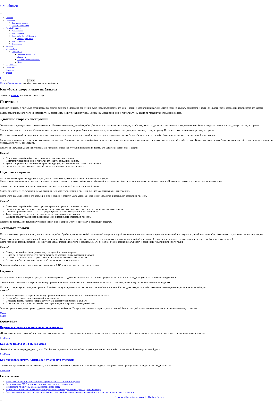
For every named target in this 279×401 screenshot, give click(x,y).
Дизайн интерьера (13, 28)
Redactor (15, 95)
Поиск (31, 80)
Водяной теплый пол (26, 54)
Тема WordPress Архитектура (139, 397)
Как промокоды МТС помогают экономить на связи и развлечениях (39, 384)
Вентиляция (11, 20)
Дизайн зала (17, 44)
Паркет (20, 62)
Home (3, 83)
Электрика (10, 46)
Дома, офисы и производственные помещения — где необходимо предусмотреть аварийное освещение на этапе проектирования (70, 392)
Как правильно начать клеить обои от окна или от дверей (37, 359)
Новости (9, 18)
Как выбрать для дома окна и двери (23, 343)
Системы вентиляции (20, 25)
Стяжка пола (17, 52)
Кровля (9, 73)
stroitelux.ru (9, 6)
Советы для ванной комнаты (24, 36)
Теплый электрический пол (28, 59)
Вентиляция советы (20, 23)
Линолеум (21, 57)
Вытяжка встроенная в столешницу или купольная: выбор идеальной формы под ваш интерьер (53, 389)
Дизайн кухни (17, 31)
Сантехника (11, 67)
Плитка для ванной (25, 39)
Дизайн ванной (18, 33)
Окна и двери (11, 65)
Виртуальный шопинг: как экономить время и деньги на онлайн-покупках (43, 381)
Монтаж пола (11, 49)
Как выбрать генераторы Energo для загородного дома (33, 387)
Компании (10, 70)
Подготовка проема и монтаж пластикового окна (31, 327)
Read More (5, 338)
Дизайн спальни (18, 41)
